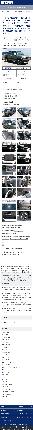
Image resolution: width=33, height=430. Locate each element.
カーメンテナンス (22, 414)
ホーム (3, 11)
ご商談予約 (23, 429)
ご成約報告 (6, 332)
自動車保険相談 (5, 414)
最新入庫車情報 (7, 394)
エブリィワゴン (7, 345)
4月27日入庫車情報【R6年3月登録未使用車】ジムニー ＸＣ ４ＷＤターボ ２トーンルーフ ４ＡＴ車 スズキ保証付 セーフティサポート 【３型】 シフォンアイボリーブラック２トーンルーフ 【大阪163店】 (16, 269)
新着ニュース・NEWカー (24, 417)
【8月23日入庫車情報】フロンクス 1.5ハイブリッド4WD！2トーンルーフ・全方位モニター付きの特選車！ (17, 289)
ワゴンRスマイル (7, 384)
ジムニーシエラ (7, 352)
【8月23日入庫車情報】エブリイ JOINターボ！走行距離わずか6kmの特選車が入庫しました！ (17, 294)
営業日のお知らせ (8, 389)
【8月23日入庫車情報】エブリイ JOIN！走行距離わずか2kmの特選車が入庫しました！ (17, 299)
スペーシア (6, 359)
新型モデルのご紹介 (8, 392)
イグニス (5, 335)
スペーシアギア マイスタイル (11, 367)
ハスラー (5, 374)
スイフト (5, 354)
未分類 (5, 397)
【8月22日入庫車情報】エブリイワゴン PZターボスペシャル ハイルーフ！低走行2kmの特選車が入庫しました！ (17, 304)
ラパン (5, 379)
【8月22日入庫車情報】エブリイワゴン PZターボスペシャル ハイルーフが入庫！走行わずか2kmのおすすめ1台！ (17, 310)
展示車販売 (4, 410)
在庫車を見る (16, 429)
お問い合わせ (30, 429)
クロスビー (9, 11)
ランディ (5, 382)
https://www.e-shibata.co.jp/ (11, 254)
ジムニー (5, 350)
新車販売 (3, 407)
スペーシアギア (7, 364)
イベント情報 (6, 337)
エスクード (6, 340)
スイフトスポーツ (8, 357)
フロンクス (6, 377)
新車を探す (3, 429)
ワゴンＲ (5, 387)
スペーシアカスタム (8, 362)
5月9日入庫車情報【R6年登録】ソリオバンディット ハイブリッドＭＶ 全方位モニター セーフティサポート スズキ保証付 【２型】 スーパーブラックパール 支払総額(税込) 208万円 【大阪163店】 (17, 278)
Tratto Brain (24, 424)
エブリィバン (6, 342)
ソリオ (5, 369)
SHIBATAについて (6, 421)
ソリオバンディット (8, 372)
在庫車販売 (20, 407)
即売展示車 (9, 429)
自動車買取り (4, 417)
